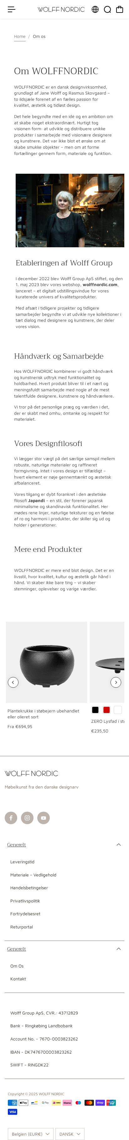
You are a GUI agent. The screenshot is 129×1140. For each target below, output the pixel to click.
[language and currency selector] (95, 9)
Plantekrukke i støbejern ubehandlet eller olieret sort (43, 714)
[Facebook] (11, 818)
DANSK (66, 1134)
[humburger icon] (11, 9)
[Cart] (119, 9)
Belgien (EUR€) (27, 1134)
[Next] (116, 682)
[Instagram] (27, 818)
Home (20, 36)
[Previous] (13, 682)
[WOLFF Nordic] (61, 9)
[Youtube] (43, 818)
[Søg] (107, 9)
